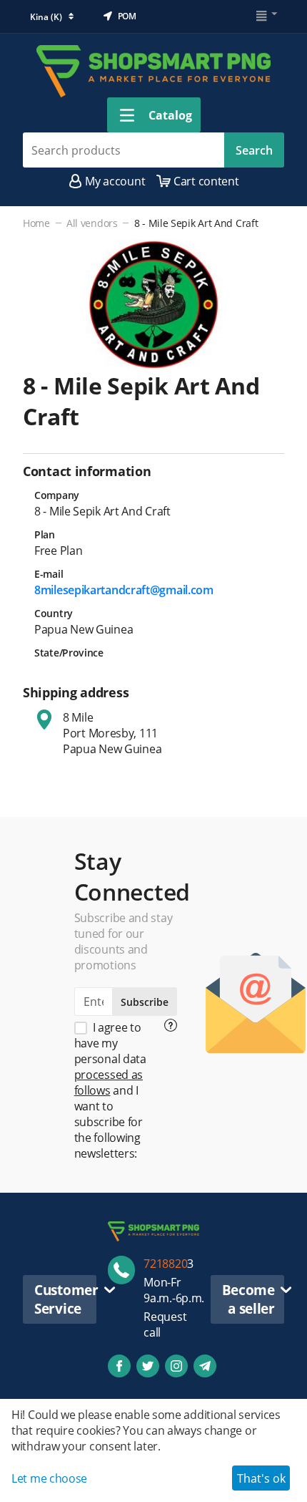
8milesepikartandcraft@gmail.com (123, 590)
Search (254, 150)
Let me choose (49, 1478)
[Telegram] (204, 1366)
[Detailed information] (170, 1025)
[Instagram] (176, 1366)
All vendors (92, 223)
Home (36, 223)
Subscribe (144, 1002)
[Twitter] (147, 1366)
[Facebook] (119, 1366)
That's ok (261, 1478)
